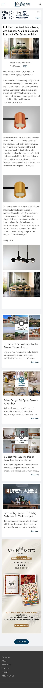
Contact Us (5, 668)
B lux (12, 240)
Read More (35, 362)
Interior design (6, 665)
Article (4, 661)
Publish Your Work (8, 676)
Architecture (6, 657)
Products (4, 672)
